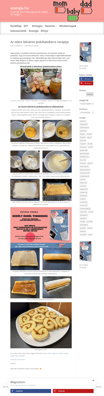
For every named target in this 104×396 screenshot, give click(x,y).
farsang (83, 147)
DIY (26, 26)
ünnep (83, 234)
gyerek (83, 150)
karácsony (84, 166)
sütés (89, 221)
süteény (83, 218)
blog (89, 137)
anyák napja (84, 127)
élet (90, 228)
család (83, 144)
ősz (90, 234)
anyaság (83, 124)
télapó (83, 228)
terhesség (84, 225)
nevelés (83, 192)
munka (83, 186)
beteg (82, 137)
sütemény (84, 215)
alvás (83, 121)
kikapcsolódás (85, 170)
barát (89, 134)
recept (83, 199)
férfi (90, 147)
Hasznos (50, 26)
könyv (82, 179)
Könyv (44, 31)
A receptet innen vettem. (17, 359)
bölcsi (83, 140)
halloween (84, 157)
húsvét (83, 163)
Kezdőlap (15, 26)
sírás (90, 212)
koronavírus (84, 173)
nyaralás (83, 196)
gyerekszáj (84, 153)
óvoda (82, 231)
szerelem (83, 202)
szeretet (83, 205)
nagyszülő (84, 189)
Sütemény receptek (31, 46)
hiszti (83, 160)
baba (82, 134)
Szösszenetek (18, 31)
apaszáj (83, 131)
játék (90, 163)
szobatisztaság (85, 208)
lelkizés (83, 183)
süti (82, 221)
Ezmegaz (37, 26)
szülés (83, 212)
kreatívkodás (84, 176)
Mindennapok (67, 26)
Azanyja (33, 31)
